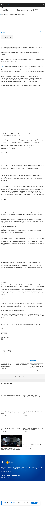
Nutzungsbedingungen (5, 475)
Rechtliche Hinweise (5, 477)
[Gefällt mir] (8, 368)
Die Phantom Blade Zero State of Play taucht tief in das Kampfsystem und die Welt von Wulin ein (37, 365)
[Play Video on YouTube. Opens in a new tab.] (19, 445)
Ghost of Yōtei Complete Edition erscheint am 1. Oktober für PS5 (22, 363)
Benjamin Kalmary (8, 36)
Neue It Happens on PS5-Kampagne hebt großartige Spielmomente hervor (6, 364)
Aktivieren (34, 502)
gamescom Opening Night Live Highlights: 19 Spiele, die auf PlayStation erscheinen (33, 429)
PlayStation (6, 4)
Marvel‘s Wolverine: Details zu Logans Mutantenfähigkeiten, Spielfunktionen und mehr (32, 396)
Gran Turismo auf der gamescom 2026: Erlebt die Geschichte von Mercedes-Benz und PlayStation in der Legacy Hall (11, 450)
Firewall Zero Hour (4, 333)
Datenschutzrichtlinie (15, 475)
